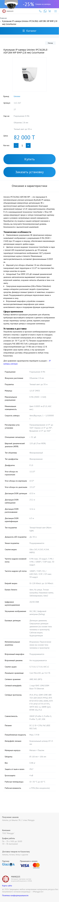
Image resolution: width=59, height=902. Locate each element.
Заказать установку (29, 172)
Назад (50, 43)
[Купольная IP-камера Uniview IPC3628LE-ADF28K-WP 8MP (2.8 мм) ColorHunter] (29, 74)
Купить (29, 159)
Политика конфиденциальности (15, 895)
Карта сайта (7, 885)
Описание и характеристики (29, 186)
